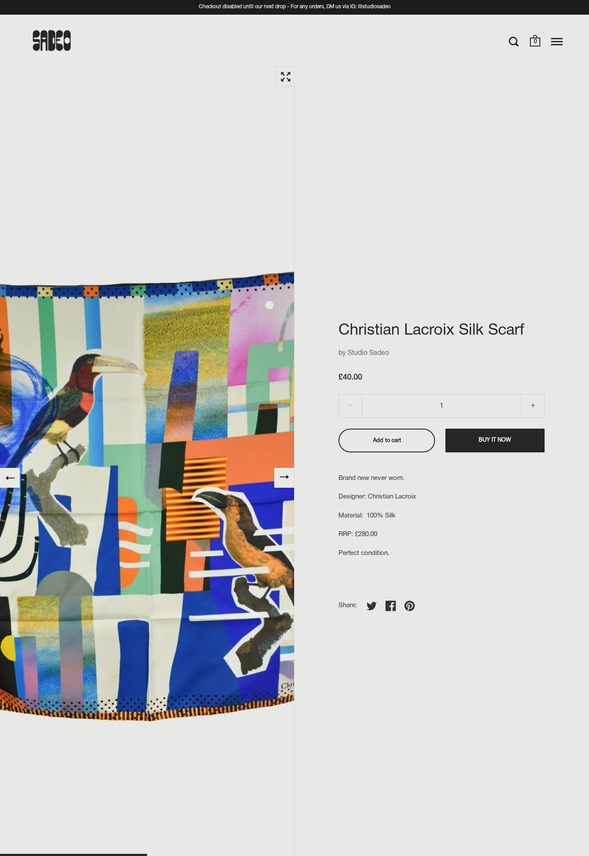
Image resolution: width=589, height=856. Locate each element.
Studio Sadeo (368, 353)
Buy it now (495, 440)
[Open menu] (557, 41)
